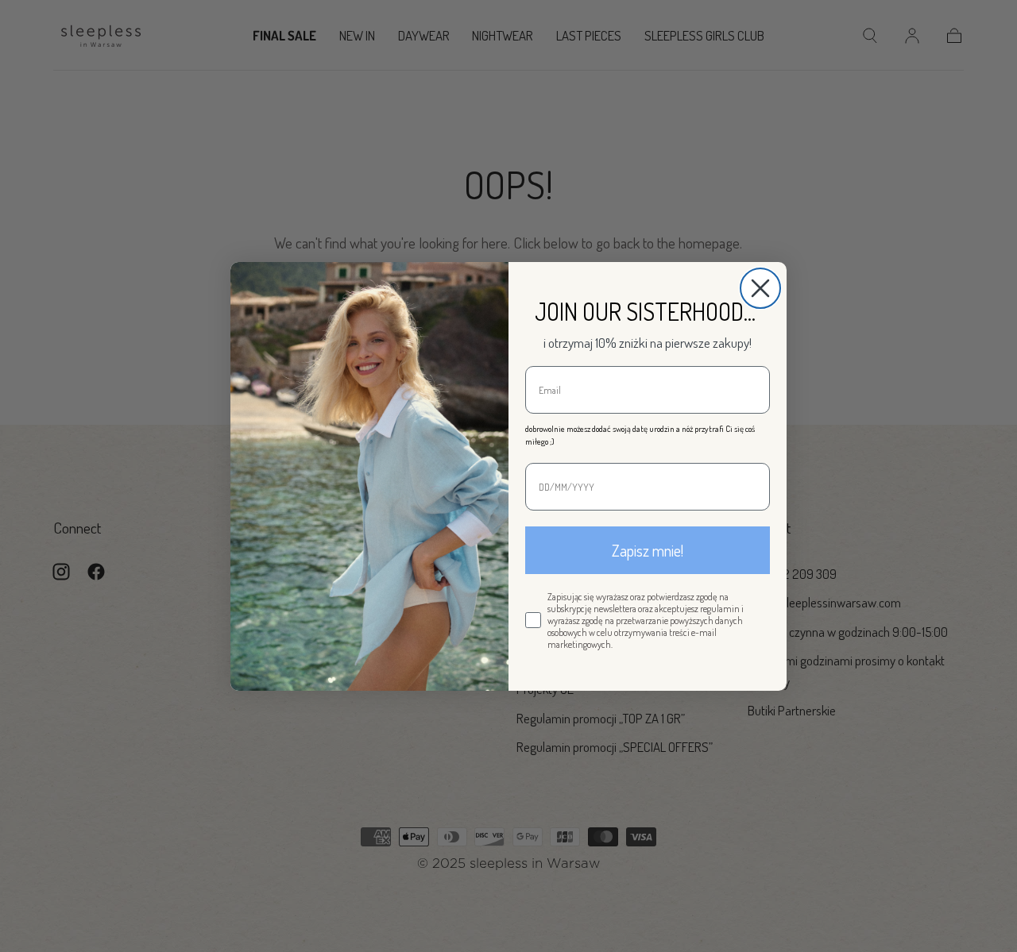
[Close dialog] (760, 288)
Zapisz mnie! (647, 550)
